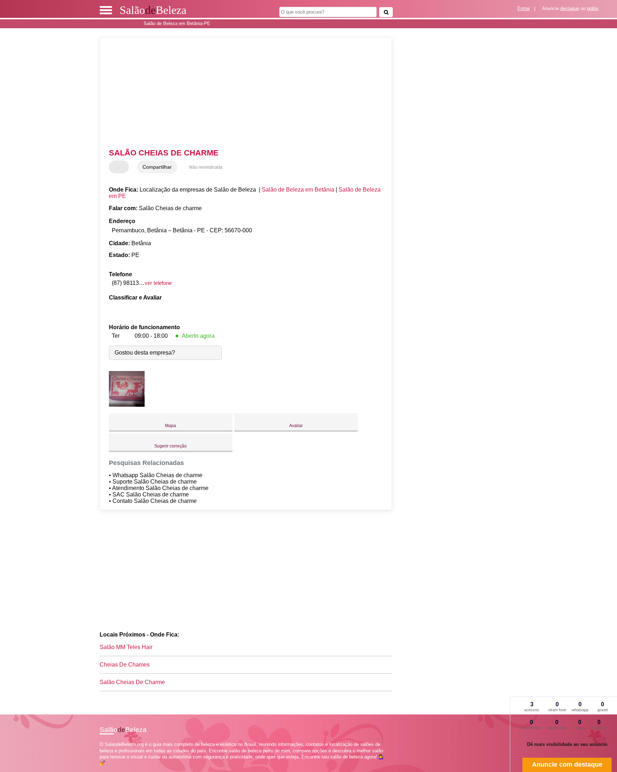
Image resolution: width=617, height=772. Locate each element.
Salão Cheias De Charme (132, 682)
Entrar (523, 8)
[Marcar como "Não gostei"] (124, 167)
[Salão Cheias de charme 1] (127, 405)
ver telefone (158, 283)
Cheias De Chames (125, 665)
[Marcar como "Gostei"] (115, 167)
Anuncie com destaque (567, 764)
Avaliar (296, 425)
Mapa (170, 425)
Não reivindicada (205, 167)
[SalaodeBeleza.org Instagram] (107, 769)
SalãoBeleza (153, 10)
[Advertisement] (242, 93)
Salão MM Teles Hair (126, 647)
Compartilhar (157, 167)
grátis (592, 8)
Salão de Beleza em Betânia (298, 190)
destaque (569, 8)
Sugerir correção (170, 446)
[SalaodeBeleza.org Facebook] (101, 769)
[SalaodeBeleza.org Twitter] (104, 769)
